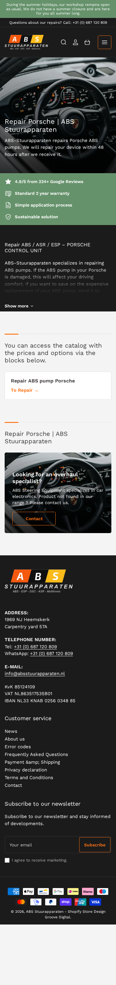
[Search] (64, 42)
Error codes (18, 746)
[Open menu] (104, 42)
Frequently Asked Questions (36, 754)
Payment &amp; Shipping (32, 762)
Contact (34, 518)
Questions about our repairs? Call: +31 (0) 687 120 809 (58, 22)
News (11, 731)
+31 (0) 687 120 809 (35, 646)
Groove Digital (57, 917)
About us (15, 739)
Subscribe (94, 844)
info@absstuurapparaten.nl (35, 673)
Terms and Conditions (29, 777)
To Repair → (25, 390)
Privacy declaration (26, 770)
